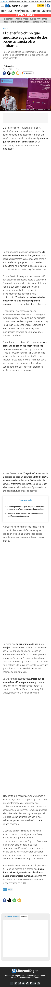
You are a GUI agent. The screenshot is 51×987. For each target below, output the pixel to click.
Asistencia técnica (25, 977)
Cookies (13, 977)
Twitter (15, 983)
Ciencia (3, 11)
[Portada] (17, 6)
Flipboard (31, 983)
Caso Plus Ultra (29, 1)
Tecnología (25, 11)
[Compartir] (4, 73)
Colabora (41, 6)
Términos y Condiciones (35, 975)
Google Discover (27, 983)
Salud (10, 11)
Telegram (34, 983)
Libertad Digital (25, 971)
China (10, 889)
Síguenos (29, 73)
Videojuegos (35, 11)
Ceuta (36, 1)
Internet (17, 11)
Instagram (19, 983)
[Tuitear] (9, 73)
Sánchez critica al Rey (16, 1)
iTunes (38, 983)
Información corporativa (14, 975)
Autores (38, 977)
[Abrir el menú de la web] (3, 6)
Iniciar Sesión (48, 5)
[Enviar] (13, 73)
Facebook (11, 983)
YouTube (23, 983)
